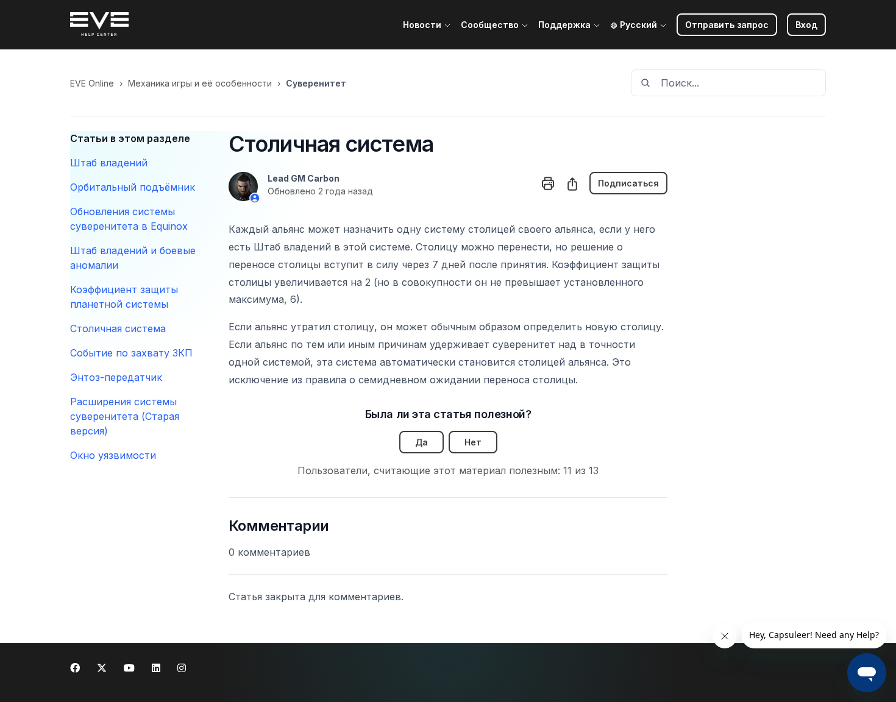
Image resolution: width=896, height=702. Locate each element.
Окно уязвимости (113, 455)
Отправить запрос (727, 25)
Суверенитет (316, 83)
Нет (473, 442)
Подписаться (628, 183)
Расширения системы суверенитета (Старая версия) (124, 416)
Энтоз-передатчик (116, 377)
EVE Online (92, 83)
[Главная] (99, 25)
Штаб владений (109, 163)
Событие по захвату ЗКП (131, 353)
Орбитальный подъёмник (132, 187)
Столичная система (118, 328)
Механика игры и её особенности (200, 83)
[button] (806, 24)
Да (421, 442)
